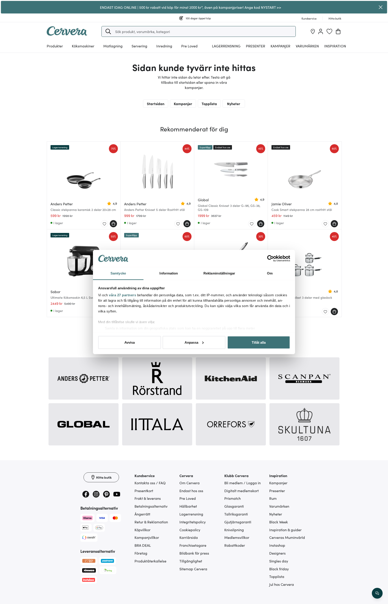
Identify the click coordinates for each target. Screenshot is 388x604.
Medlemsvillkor (236, 537)
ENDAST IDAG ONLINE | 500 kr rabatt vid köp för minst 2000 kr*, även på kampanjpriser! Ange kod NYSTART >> (190, 7)
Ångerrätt (142, 513)
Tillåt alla (259, 342)
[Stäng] (381, 7)
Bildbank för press (194, 553)
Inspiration (335, 45)
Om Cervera (189, 482)
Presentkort (143, 490)
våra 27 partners (122, 295)
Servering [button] (139, 45)
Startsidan (155, 103)
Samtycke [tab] (118, 273)
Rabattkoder (234, 545)
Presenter (277, 490)
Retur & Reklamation (151, 521)
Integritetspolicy (192, 521)
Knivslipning (234, 529)
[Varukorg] (338, 31)
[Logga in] (320, 31)
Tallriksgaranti (236, 513)
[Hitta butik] (312, 31)
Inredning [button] (164, 45)
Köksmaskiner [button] (83, 45)
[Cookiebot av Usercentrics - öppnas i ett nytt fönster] (270, 258)
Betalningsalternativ (151, 506)
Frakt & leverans (147, 498)
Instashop (277, 545)
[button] (108, 31)
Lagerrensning (226, 45)
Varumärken (307, 45)
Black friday (279, 568)
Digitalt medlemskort (241, 490)
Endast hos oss (191, 490)
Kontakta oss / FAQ (150, 482)
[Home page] (67, 34)
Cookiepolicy (189, 529)
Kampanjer (280, 45)
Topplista (209, 103)
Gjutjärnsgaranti (237, 521)
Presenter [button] (255, 45)
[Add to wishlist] (104, 224)
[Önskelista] (329, 31)
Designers (277, 553)
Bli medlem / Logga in (242, 482)
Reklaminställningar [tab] (219, 273)
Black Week (278, 521)
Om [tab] (270, 273)
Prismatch (232, 498)
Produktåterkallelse (150, 560)
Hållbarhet (188, 506)
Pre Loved (189, 45)
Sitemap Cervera (193, 568)
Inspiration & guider (285, 529)
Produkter (55, 45)
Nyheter (233, 103)
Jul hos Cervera (281, 584)
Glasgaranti (234, 506)
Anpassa (191, 342)
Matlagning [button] (113, 45)
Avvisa (129, 342)
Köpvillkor (142, 529)
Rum (273, 498)
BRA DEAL (142, 545)
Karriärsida (188, 537)
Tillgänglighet (190, 560)
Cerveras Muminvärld (287, 537)
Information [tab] (168, 273)
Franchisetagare (192, 545)
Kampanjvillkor (146, 537)
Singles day (278, 560)
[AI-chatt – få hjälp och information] (377, 593)
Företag (140, 553)
